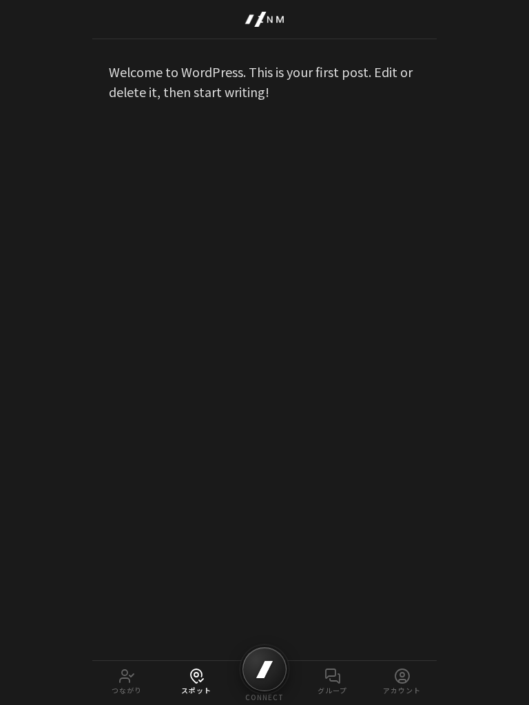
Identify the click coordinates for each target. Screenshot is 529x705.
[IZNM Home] (264, 19)
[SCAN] (264, 669)
